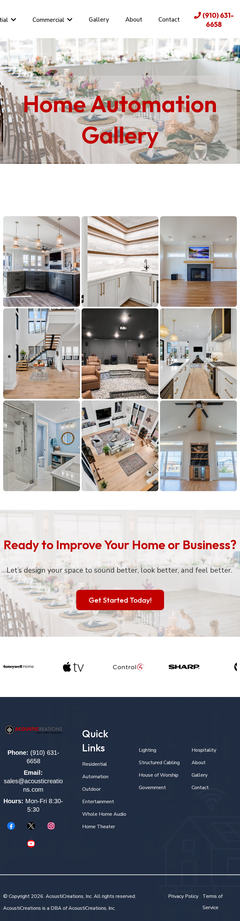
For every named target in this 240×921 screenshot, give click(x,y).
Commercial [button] (49, 20)
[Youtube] (31, 844)
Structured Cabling (159, 762)
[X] (31, 826)
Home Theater (98, 826)
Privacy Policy (183, 896)
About (199, 762)
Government (152, 787)
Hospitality (204, 750)
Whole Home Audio (104, 814)
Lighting (147, 750)
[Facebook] (11, 826)
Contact (200, 787)
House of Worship (158, 775)
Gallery (200, 775)
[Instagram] (51, 826)
